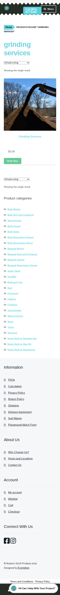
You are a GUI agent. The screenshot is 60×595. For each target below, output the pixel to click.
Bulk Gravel (14, 226)
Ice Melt (12, 276)
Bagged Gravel (16, 259)
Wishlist (13, 499)
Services (12, 332)
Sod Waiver (15, 418)
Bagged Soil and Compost (22, 254)
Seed (10, 321)
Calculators (15, 386)
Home (9, 27)
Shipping (13, 405)
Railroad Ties (15, 282)
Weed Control (15, 316)
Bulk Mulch (14, 209)
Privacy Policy (16, 392)
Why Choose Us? (18, 452)
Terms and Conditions (21, 581)
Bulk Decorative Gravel (21, 237)
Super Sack (14, 271)
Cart (10, 505)
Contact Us (14, 465)
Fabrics (12, 299)
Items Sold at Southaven (21, 349)
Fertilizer (12, 304)
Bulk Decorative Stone (20, 243)
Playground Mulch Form (22, 424)
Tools (11, 327)
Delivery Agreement (20, 412)
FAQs (11, 379)
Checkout (14, 511)
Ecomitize (23, 567)
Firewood (13, 293)
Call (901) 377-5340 (31, 10)
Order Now (12, 161)
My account (15, 492)
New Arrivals (15, 220)
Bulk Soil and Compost (21, 215)
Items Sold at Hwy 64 (19, 344)
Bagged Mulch (16, 248)
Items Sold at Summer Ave (22, 338)
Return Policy (16, 399)
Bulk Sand (13, 231)
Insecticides (14, 310)
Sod (10, 288)
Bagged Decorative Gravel (22, 265)
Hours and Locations (20, 458)
